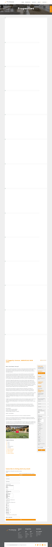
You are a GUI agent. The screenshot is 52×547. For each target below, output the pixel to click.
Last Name (7, 481)
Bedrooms (7, 498)
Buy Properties (26, 533)
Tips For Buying (26, 536)
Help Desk (50, 9)
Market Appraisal (38, 533)
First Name (8, 478)
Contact (44, 2)
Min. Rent (7, 503)
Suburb (7, 492)
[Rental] (10, 487)
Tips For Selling (38, 534)
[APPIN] (9, 497)
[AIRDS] (9, 495)
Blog (18, 533)
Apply (31, 534)
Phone (39, 415)
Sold (26, 537)
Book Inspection (41, 373)
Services (34, 2)
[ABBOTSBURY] (9, 494)
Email (7, 472)
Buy (24, 11)
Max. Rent (7, 505)
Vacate (31, 535)
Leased (31, 536)
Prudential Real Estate (9, 2)
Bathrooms (8, 500)
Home (23, 2)
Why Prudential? (38, 532)
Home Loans (20, 535)
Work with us (20, 534)
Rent (27, 11)
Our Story (19, 532)
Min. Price (7, 508)
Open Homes (27, 534)
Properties (27, 2)
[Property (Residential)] (10, 485)
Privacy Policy (20, 537)
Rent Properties (31, 533)
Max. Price (7, 510)
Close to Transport (10, 453)
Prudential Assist (20, 536)
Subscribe (7, 513)
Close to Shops (10, 451)
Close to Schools (10, 450)
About (39, 2)
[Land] (10, 486)
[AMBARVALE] (9, 496)
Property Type (8, 484)
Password (7, 476)
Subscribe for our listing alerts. (12, 514)
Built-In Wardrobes (10, 449)
